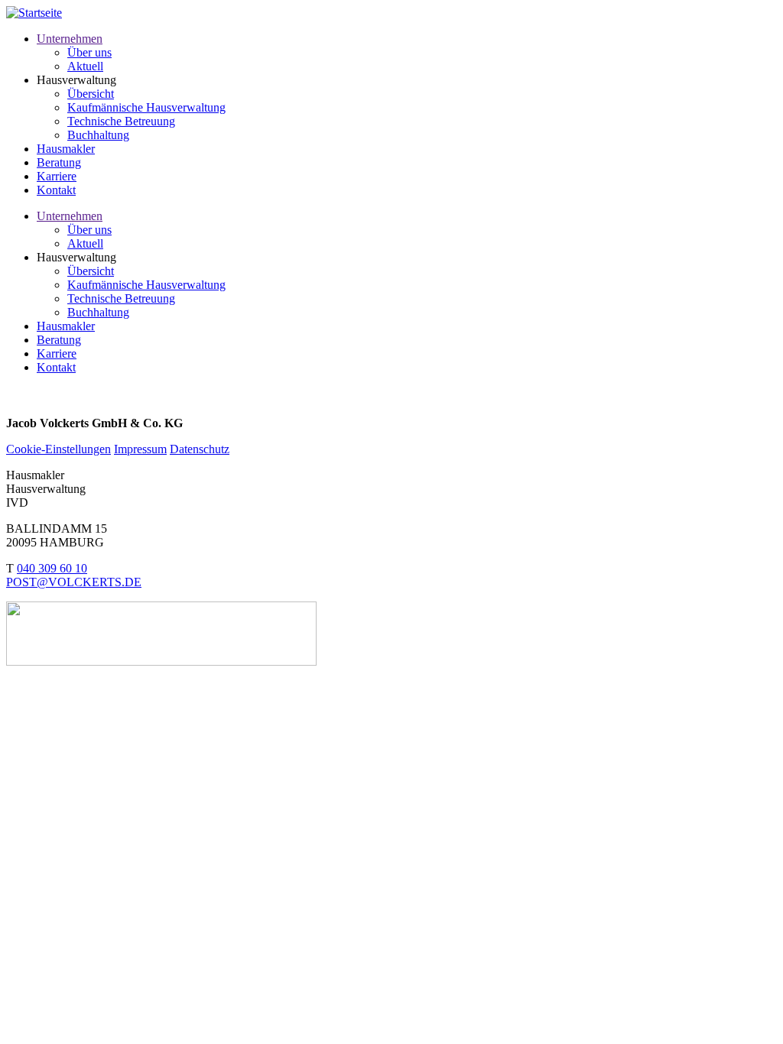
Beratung (59, 162)
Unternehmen (69, 38)
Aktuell (85, 66)
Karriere (56, 176)
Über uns (89, 52)
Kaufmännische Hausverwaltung (146, 107)
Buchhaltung (98, 134)
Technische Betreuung (121, 121)
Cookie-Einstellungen (58, 449)
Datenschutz (199, 449)
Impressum (140, 449)
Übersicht (90, 93)
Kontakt (56, 189)
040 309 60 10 (52, 568)
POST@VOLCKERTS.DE (73, 581)
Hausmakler (66, 148)
